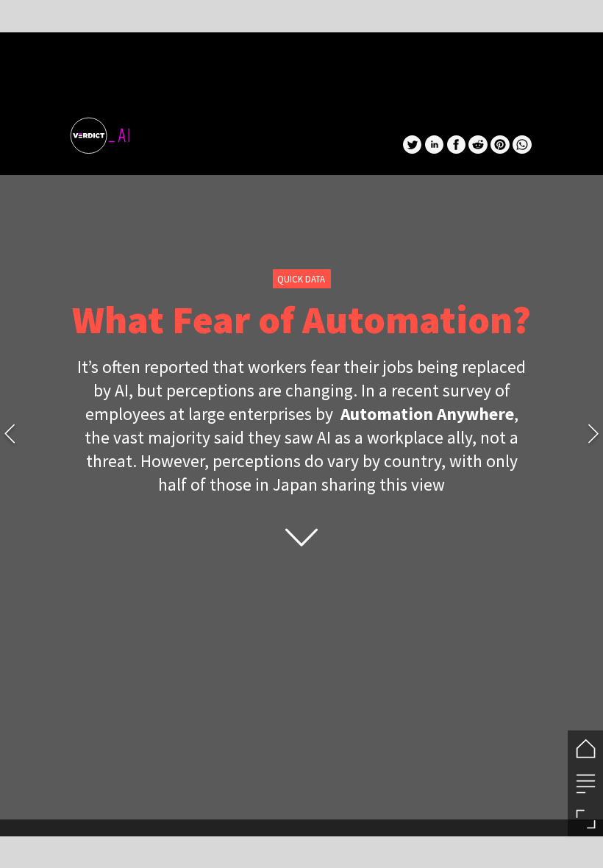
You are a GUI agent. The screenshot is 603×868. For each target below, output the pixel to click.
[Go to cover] (585, 748)
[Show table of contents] (585, 783)
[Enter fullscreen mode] (585, 818)
